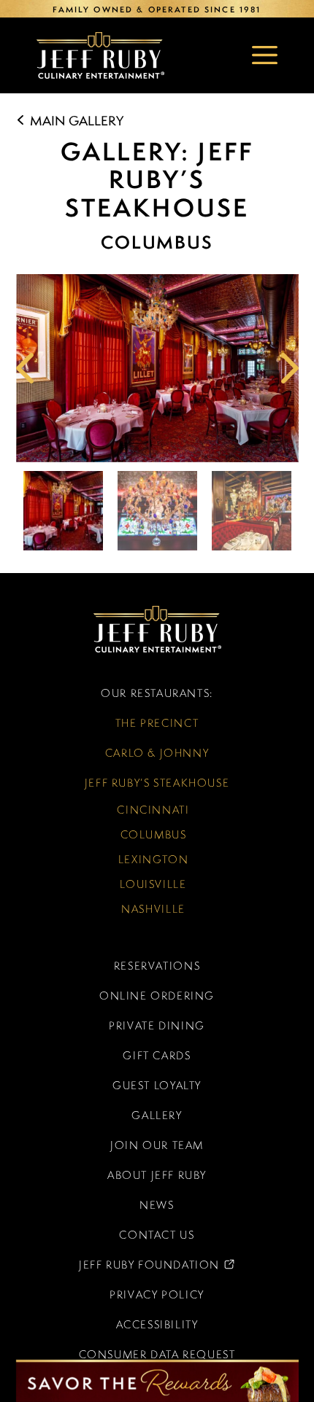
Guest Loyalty (157, 1085)
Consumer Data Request (157, 1354)
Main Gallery (75, 120)
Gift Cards (157, 1055)
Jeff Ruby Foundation (118, 1269)
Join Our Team (157, 1145)
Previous (27, 368)
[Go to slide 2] (157, 510)
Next (288, 368)
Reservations (157, 966)
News (156, 1205)
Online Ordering (157, 995)
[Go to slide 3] (251, 510)
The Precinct (157, 723)
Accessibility (157, 1324)
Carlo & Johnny (157, 753)
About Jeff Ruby (157, 1175)
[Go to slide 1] (63, 510)
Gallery (156, 1115)
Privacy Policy (157, 1294)
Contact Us (156, 1235)
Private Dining (157, 1025)
